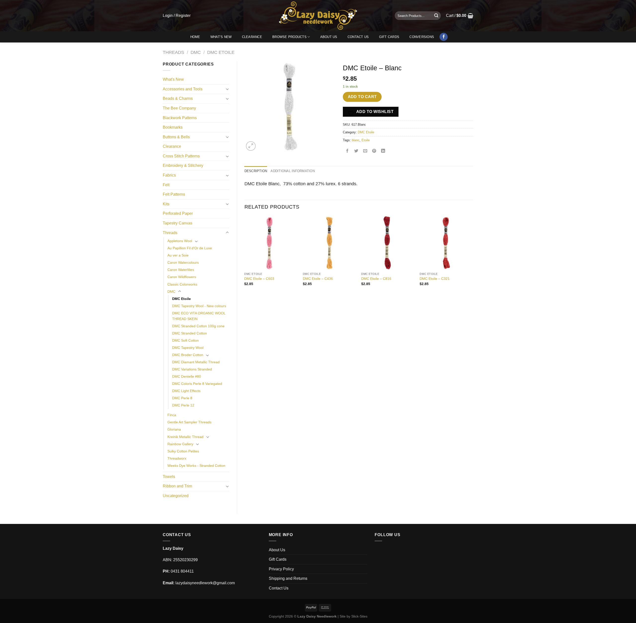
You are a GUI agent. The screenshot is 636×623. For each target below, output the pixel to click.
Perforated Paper (178, 213)
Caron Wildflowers (181, 277)
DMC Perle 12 (183, 405)
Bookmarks (173, 127)
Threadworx (176, 458)
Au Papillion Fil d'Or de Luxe (189, 248)
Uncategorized (176, 496)
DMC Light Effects (186, 391)
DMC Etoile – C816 (376, 279)
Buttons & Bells (176, 137)
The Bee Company (179, 108)
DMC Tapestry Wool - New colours (199, 306)
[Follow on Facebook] (443, 37)
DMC (196, 52)
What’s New (221, 37)
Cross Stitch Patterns (181, 156)
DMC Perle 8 (182, 398)
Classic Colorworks (182, 284)
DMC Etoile (221, 52)
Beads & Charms (178, 98)
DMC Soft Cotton (185, 340)
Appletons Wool (179, 241)
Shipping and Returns (288, 578)
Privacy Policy (281, 569)
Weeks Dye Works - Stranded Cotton (196, 466)
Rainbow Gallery (180, 444)
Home (195, 37)
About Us (328, 37)
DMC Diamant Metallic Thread (196, 362)
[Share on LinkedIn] (383, 151)
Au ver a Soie (178, 255)
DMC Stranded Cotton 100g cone (198, 326)
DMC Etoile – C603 (259, 279)
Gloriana (174, 429)
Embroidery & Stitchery (183, 165)
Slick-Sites (359, 616)
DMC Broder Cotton (187, 355)
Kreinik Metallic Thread (185, 437)
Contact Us (358, 37)
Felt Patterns (174, 194)
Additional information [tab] (293, 171)
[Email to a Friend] (365, 151)
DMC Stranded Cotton (189, 333)
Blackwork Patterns (180, 118)
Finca (171, 415)
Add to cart (362, 97)
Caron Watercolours (183, 262)
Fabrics (169, 175)
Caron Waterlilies (180, 270)
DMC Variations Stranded (192, 369)
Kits (166, 204)
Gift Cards (389, 37)
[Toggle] (227, 89)
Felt (166, 185)
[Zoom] (251, 146)
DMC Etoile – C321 (435, 279)
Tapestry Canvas (177, 223)
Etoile (365, 140)
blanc (355, 140)
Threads (173, 52)
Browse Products (289, 37)
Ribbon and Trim (177, 486)
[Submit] (436, 15)
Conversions (421, 37)
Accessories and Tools (182, 89)
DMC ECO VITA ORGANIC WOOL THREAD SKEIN (198, 316)
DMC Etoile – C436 (318, 279)
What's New (173, 79)
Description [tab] (255, 171)
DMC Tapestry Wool (187, 348)
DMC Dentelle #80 (186, 376)
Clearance (252, 37)
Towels (169, 477)
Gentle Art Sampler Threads (189, 422)
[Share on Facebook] (347, 151)
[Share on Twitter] (356, 151)
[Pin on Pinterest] (374, 151)
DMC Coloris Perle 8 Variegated (197, 384)
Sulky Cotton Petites (183, 451)
